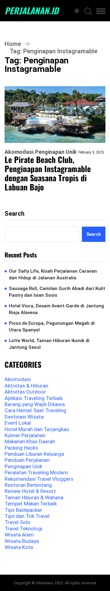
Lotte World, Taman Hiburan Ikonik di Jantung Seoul (49, 344)
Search (14, 213)
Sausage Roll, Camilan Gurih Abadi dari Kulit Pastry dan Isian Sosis (57, 292)
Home (13, 44)
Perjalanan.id (31, 10)
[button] (100, 12)
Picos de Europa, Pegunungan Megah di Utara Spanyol (52, 326)
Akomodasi (19, 152)
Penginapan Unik (56, 152)
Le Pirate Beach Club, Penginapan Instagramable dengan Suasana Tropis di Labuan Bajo (48, 173)
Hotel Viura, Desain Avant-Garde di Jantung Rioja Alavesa (56, 309)
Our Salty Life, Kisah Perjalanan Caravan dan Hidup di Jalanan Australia (53, 274)
